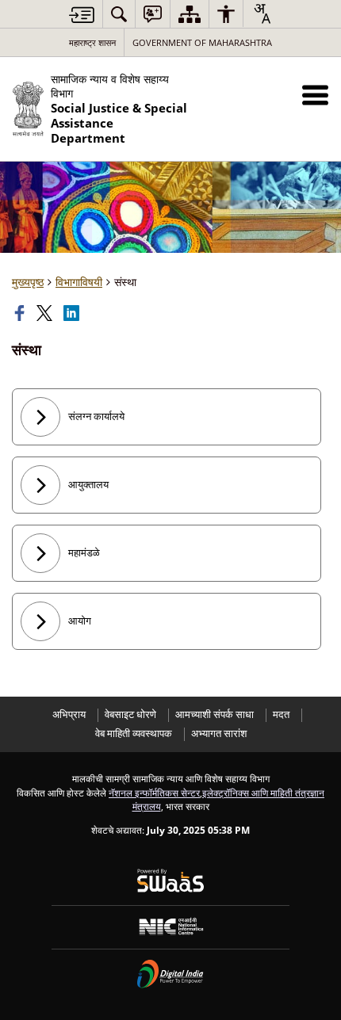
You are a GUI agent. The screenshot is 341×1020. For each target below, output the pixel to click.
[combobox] (261, 13)
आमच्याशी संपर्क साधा (214, 714)
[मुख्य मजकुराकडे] (81, 15)
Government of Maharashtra (202, 42)
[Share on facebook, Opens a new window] (21, 313)
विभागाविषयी (79, 281)
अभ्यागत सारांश (219, 733)
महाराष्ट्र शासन (92, 42)
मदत (281, 714)
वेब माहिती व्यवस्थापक (133, 733)
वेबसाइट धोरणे (130, 714)
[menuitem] (119, 14)
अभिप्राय (69, 714)
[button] (315, 95)
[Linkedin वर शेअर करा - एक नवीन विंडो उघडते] (72, 313)
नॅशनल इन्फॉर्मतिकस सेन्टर (154, 792)
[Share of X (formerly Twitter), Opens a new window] (46, 313)
